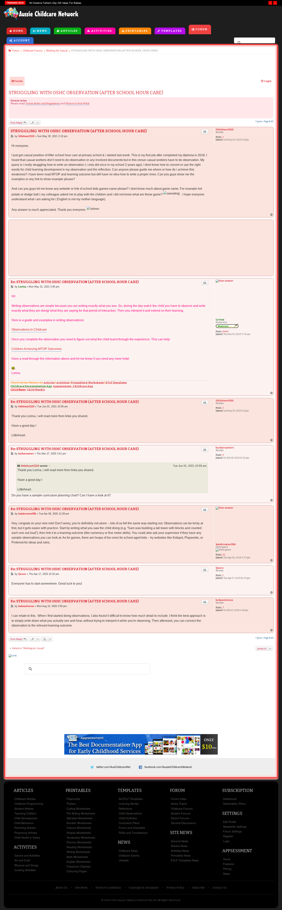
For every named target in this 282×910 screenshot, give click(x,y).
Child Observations (130, 813)
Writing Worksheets (78, 852)
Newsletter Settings (235, 826)
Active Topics (179, 803)
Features (228, 864)
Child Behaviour (24, 823)
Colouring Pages (77, 871)
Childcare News (128, 851)
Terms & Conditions (108, 887)
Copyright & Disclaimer (144, 887)
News (42, 31)
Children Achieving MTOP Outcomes (37, 348)
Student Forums (180, 813)
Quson (219, 568)
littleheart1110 (224, 129)
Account (21, 40)
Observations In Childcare (29, 329)
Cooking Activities (25, 870)
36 (223, 554)
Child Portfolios (128, 818)
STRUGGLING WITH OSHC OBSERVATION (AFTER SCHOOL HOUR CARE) (86, 92)
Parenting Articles (25, 828)
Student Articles (23, 808)
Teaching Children (25, 813)
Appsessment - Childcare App (73, 386)
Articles (69, 31)
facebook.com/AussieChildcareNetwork (168, 767)
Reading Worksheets (79, 847)
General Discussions (183, 823)
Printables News (180, 855)
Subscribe (198, 887)
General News (179, 841)
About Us (61, 887)
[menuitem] (266, 81)
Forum (201, 29)
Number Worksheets (79, 823)
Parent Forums (180, 818)
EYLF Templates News (185, 860)
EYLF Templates (116, 382)
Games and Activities (27, 855)
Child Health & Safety (27, 837)
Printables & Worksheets (87, 382)
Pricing (227, 869)
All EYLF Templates (131, 799)
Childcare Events (129, 855)
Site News (181, 832)
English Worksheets (79, 861)
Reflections (125, 808)
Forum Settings (232, 831)
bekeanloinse (224, 600)
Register (228, 836)
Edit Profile (229, 822)
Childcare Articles (24, 799)
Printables (136, 31)
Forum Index (178, 799)
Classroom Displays (79, 866)
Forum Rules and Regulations (43, 103)
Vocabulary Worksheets (81, 837)
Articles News (179, 846)
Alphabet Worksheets (79, 818)
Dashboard (230, 799)
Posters (71, 803)
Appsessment (237, 850)
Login (226, 841)
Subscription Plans (234, 803)
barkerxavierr (225, 447)
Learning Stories (129, 803)
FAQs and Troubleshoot (133, 833)
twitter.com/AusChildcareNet (113, 767)
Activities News (180, 851)
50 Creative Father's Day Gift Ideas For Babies (55, 2)
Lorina (220, 319)
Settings (232, 813)
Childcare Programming (28, 803)
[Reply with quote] (204, 131)
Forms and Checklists (132, 828)
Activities (101, 31)
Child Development (25, 818)
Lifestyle (124, 860)
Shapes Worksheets (79, 833)
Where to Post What (77, 103)
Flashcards (73, 799)
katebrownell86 (226, 544)
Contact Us (219, 887)
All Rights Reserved (168, 900)
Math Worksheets (77, 857)
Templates (171, 31)
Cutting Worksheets (78, 808)
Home (18, 31)
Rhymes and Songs (26, 865)
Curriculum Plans (129, 823)
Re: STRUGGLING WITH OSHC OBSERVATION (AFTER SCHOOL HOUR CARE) (75, 282)
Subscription (237, 790)
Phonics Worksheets (79, 842)
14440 (225, 331)
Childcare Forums (182, 808)
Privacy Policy (175, 887)
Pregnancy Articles (25, 833)
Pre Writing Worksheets (81, 813)
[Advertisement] (191, 15)
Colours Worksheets (79, 828)
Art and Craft (22, 860)
